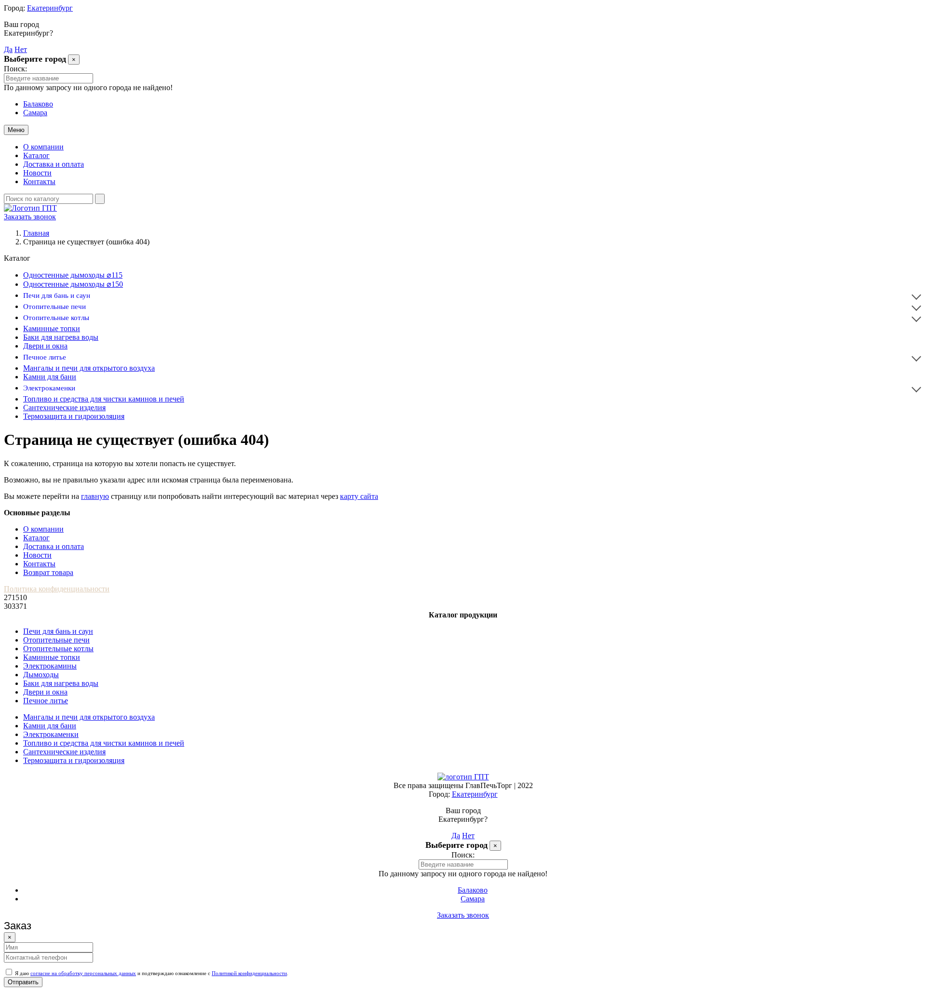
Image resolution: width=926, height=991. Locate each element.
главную (95, 496)
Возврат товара (48, 572)
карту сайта (359, 496)
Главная (36, 233)
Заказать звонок (30, 217)
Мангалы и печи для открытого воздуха (89, 368)
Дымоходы (41, 674)
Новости (37, 173)
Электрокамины (50, 666)
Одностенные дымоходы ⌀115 (73, 275)
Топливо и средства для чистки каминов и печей (103, 399)
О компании (43, 147)
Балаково (38, 104)
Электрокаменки (49, 388)
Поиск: (15, 69)
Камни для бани (49, 377)
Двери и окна (45, 346)
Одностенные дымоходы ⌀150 (73, 284)
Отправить (23, 982)
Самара (35, 112)
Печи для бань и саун (56, 295)
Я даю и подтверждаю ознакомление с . (151, 973)
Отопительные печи (54, 306)
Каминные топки (51, 328)
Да (8, 49)
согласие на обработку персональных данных (83, 973)
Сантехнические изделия (64, 407)
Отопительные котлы (56, 317)
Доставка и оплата (53, 164)
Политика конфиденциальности (56, 589)
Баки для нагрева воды (60, 337)
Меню (16, 130)
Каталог (36, 155)
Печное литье (44, 357)
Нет (20, 49)
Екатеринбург (50, 8)
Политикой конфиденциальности (249, 973)
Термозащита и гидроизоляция (73, 416)
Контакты (39, 181)
